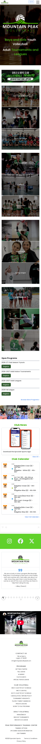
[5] (14, 597)
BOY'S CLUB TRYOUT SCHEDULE (21, 693)
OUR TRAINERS (21, 733)
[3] (8, 597)
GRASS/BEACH (21, 715)
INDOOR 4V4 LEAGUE (21, 720)
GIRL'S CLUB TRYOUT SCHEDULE (21, 688)
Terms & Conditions (30, 738)
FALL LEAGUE (21, 672)
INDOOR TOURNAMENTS (21, 717)
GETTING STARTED (21, 669)
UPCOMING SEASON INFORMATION (21, 731)
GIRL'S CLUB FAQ (21, 691)
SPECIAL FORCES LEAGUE (21, 680)
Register (6, 366)
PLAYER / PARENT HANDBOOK (21, 701)
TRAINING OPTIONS (21, 728)
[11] (30, 597)
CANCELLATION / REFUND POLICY (21, 696)
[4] (11, 597)
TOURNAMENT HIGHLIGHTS (21, 698)
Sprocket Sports (15, 738)
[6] (16, 597)
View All (35, 457)
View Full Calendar (32, 517)
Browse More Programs (30, 400)
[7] (19, 597)
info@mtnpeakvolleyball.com (21, 661)
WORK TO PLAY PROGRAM (21, 706)
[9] (25, 597)
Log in (31, 2)
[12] (33, 597)
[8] (22, 597)
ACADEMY (21, 674)
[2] (5, 597)
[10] (27, 597)
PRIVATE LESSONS (21, 704)
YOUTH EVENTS (21, 677)
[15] (21, 599)
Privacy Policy (21, 741)
